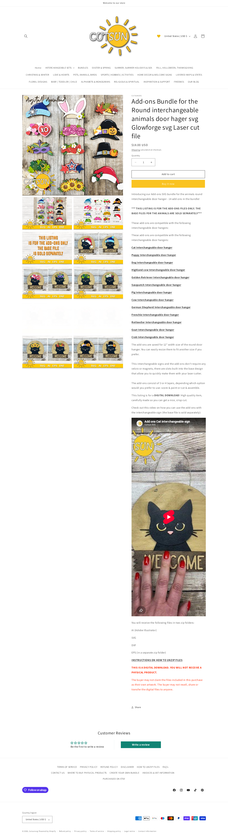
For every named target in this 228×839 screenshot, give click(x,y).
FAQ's (165, 766)
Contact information (147, 831)
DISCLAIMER (127, 766)
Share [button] (138, 707)
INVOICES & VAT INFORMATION (158, 772)
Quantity (136, 155)
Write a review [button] (141, 745)
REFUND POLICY (109, 766)
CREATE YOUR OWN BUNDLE (124, 772)
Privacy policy (80, 831)
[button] (26, 36)
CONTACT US (57, 772)
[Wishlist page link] (158, 36)
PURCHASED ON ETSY (114, 778)
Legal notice (129, 831)
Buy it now (168, 183)
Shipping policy (114, 831)
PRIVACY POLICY (88, 766)
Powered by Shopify (47, 831)
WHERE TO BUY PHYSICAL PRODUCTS (87, 772)
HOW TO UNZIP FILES (148, 766)
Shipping (136, 149)
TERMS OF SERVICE (67, 766)
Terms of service (97, 831)
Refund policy (65, 831)
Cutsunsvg (33, 831)
